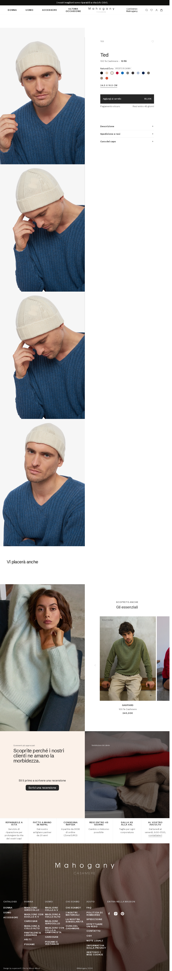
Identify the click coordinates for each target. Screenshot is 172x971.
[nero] (101, 73)
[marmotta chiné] (148, 73)
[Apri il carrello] (161, 10)
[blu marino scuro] (143, 73)
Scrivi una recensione (42, 787)
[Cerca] (146, 10)
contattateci (155, 835)
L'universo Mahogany (132, 9)
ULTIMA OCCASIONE (73, 9)
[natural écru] (112, 73)
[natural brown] (101, 78)
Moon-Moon (34, 968)
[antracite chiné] (133, 73)
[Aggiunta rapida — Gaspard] (150, 695)
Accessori (49, 10)
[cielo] (138, 73)
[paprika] (106, 78)
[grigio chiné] (127, 73)
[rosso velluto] (117, 73)
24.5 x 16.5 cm (108, 85)
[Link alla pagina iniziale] (101, 10)
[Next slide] (159, 665)
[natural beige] (106, 73)
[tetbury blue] (122, 73)
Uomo (29, 10)
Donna (12, 10)
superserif (16, 968)
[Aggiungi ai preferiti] (152, 41)
